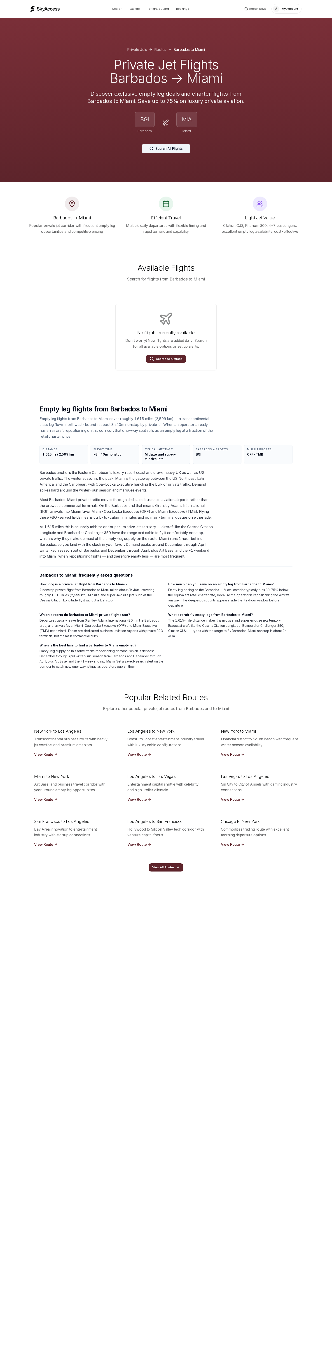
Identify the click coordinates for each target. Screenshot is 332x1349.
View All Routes (163, 867)
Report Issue (258, 8)
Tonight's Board (158, 8)
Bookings (182, 8)
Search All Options (169, 359)
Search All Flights (169, 148)
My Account (290, 8)
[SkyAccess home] (45, 9)
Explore (135, 8)
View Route (43, 754)
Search (117, 8)
